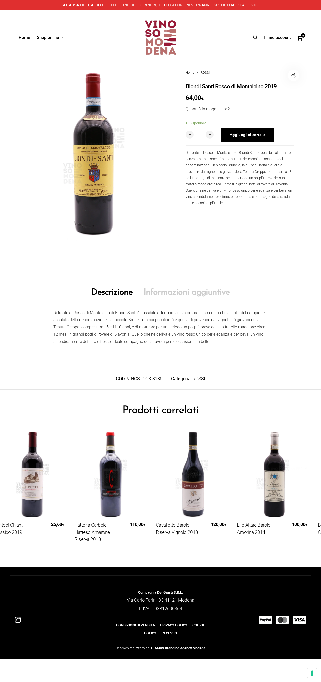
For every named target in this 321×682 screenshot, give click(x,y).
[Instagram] (18, 620)
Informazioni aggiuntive (187, 292)
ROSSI (205, 72)
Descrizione (112, 292)
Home (190, 72)
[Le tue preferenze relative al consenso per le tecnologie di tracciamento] (312, 673)
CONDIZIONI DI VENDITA (135, 625)
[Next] (306, 490)
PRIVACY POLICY (173, 625)
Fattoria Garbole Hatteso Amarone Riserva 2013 (84, 532)
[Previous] (14, 490)
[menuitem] (28, 37)
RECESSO (169, 633)
